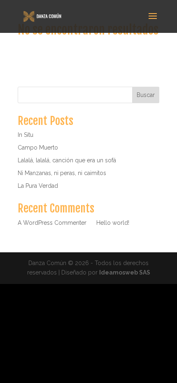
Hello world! (112, 222)
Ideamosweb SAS (124, 272)
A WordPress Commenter (52, 222)
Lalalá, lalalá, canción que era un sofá (67, 160)
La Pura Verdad (38, 185)
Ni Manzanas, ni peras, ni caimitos (62, 173)
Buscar (146, 95)
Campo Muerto (38, 147)
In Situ (25, 135)
